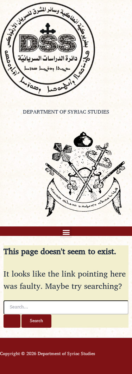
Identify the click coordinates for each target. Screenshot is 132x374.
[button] (66, 232)
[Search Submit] (12, 321)
